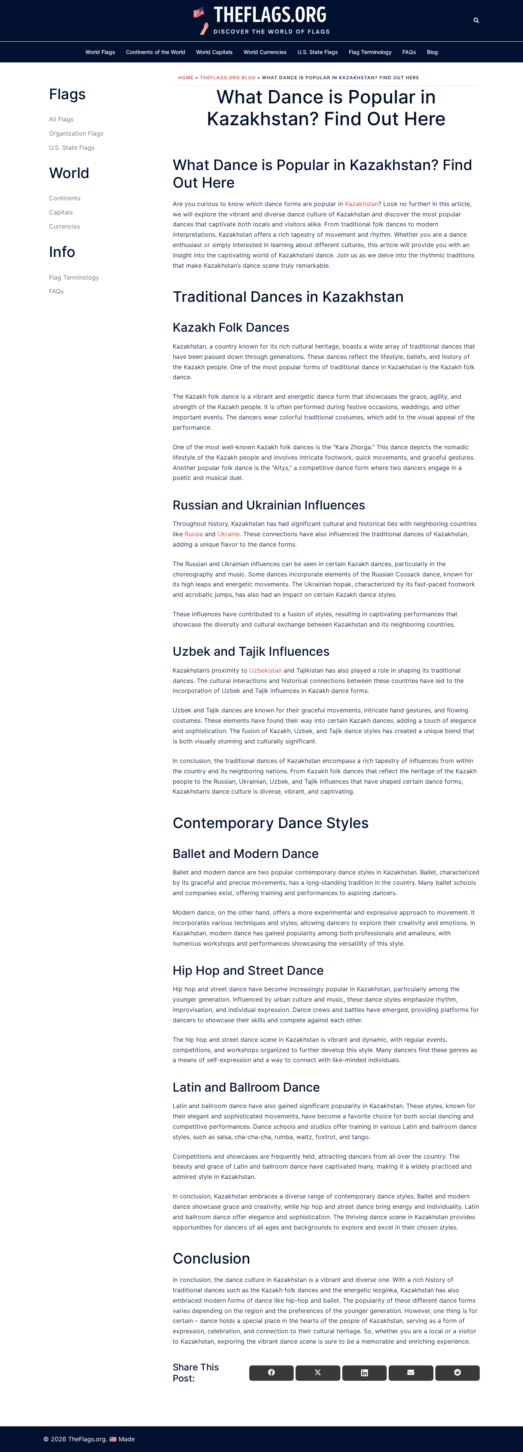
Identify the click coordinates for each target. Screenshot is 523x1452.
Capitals (61, 212)
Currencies (64, 226)
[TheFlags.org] (261, 20)
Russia (194, 534)
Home (186, 77)
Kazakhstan (361, 204)
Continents (64, 198)
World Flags (100, 52)
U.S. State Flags (317, 52)
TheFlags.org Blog (228, 77)
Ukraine (228, 534)
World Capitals (214, 52)
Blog (432, 52)
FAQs (409, 52)
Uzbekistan (265, 670)
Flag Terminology (370, 52)
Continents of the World (155, 52)
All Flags (61, 119)
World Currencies (265, 52)
